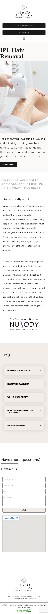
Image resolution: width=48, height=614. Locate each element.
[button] (24, 38)
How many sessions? (18, 384)
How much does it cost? (19, 371)
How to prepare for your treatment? (20, 411)
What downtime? (16, 425)
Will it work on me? (17, 397)
